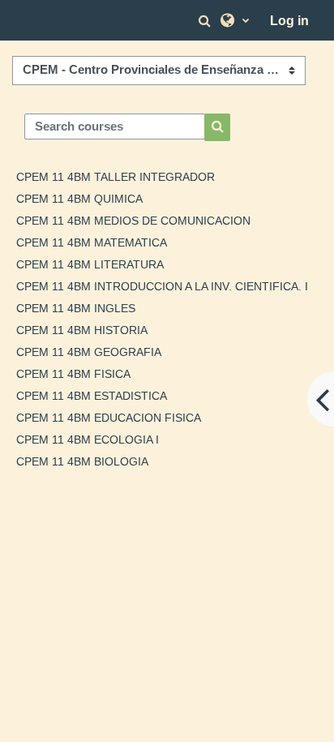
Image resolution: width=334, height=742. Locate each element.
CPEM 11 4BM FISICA (73, 373)
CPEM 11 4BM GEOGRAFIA (88, 351)
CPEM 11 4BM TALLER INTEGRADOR (115, 176)
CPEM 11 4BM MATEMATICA (91, 242)
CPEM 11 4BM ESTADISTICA (91, 395)
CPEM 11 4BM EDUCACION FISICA (108, 417)
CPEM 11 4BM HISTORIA (82, 330)
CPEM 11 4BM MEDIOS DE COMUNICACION (133, 220)
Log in (289, 21)
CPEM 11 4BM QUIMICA (79, 198)
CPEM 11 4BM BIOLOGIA (82, 461)
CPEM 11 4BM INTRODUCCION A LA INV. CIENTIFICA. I (162, 286)
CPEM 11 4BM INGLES (75, 308)
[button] (206, 20)
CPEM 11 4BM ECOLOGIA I (87, 439)
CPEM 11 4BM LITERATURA (90, 264)
